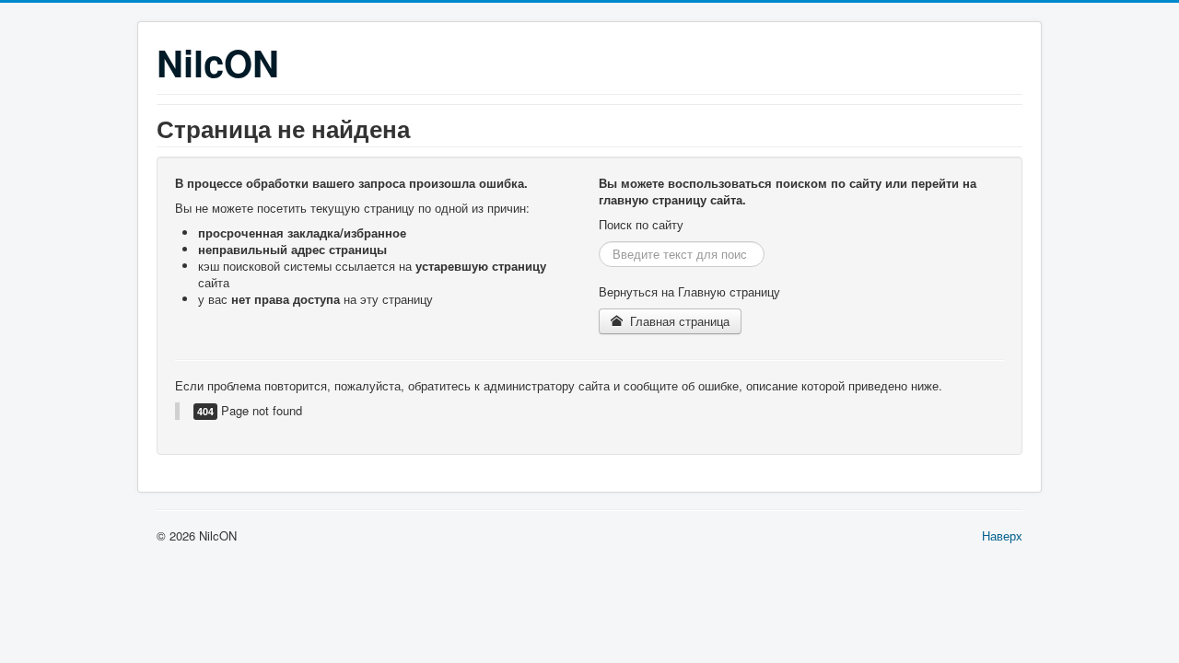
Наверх (1002, 535)
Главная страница (678, 321)
